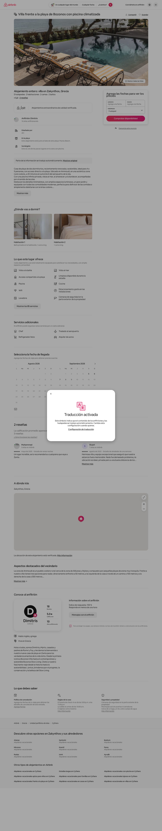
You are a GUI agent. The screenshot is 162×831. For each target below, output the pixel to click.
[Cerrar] (51, 394)
